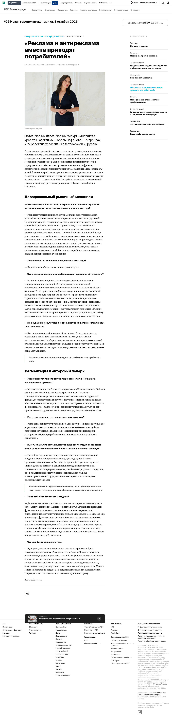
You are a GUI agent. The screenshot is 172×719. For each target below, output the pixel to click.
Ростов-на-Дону (62, 654)
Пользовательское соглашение (150, 632)
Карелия (59, 669)
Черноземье (60, 663)
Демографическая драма (142, 134)
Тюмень (59, 660)
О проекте (135, 9)
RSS (85, 640)
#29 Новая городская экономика (28, 21)
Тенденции (43, 616)
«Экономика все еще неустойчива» (147, 124)
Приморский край (63, 675)
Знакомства (115, 654)
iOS (112, 626)
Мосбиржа (161, 692)
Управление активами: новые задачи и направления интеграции (148, 113)
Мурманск (60, 672)
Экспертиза (63, 9)
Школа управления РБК (120, 663)
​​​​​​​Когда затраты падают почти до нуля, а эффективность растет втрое (149, 67)
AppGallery (115, 632)
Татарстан (60, 657)
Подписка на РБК (91, 629)
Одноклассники (35, 629)
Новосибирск (61, 629)
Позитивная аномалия (141, 78)
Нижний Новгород (63, 648)
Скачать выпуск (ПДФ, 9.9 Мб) (143, 23)
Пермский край (62, 651)
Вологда (59, 638)
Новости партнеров (88, 9)
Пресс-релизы (105, 9)
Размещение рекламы (11, 635)
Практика (134, 43)
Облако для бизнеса (119, 640)
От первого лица (121, 9)
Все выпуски (37, 9)
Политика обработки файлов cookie (152, 641)
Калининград (61, 642)
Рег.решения (116, 651)
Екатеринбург (61, 626)
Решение (74, 9)
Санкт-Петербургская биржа (149, 694)
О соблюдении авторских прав (150, 629)
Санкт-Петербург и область (52, 36)
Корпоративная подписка (94, 632)
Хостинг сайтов (117, 648)
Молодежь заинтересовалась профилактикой (59, 619)
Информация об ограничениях (150, 626)
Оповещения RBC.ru (92, 643)
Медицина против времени (143, 56)
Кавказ (58, 666)
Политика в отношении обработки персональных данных (151, 636)
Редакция (6, 632)
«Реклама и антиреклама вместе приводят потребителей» (146, 89)
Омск (58, 632)
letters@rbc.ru (161, 683)
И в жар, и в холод (139, 46)
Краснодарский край (64, 645)
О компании (7, 626)
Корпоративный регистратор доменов (122, 644)
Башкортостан (61, 635)
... (111, 2)
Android (114, 629)
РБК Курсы (115, 660)
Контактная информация (12, 629)
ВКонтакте (33, 626)
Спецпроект (50, 9)
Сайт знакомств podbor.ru (121, 657)
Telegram (32, 632)
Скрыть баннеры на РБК (93, 626)
